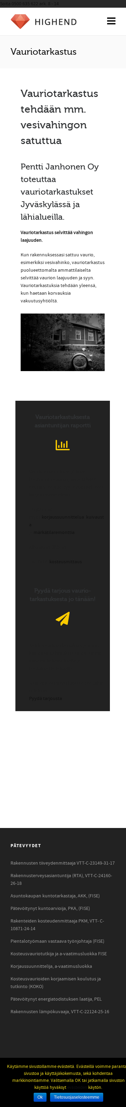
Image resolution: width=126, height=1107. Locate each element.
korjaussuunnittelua (63, 517)
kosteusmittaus (65, 562)
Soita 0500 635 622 (29, 4)
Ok (40, 1097)
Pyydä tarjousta (45, 698)
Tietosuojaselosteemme (76, 1097)
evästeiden (77, 1087)
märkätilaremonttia (54, 532)
